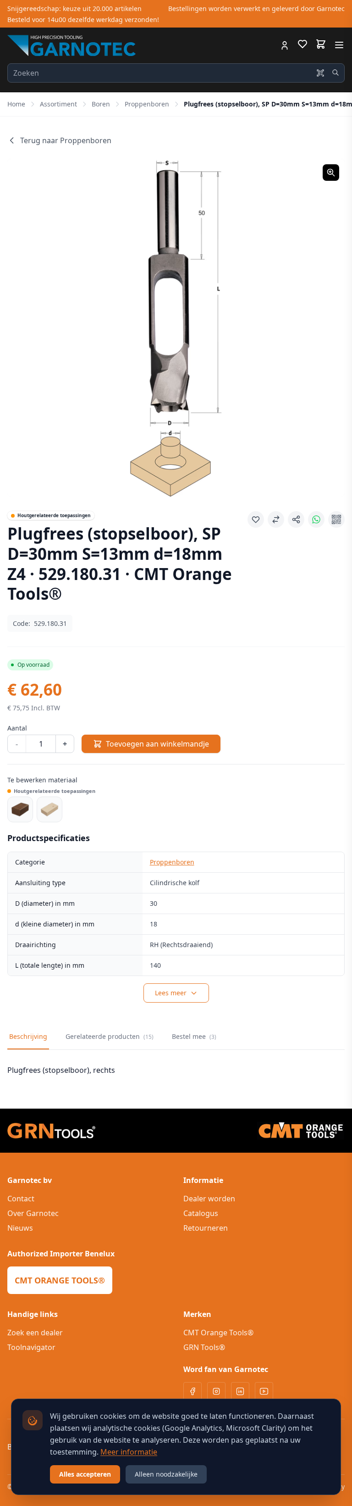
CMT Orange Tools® (218, 1333)
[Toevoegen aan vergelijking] (276, 519)
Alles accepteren (85, 1474)
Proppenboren (147, 104)
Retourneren (205, 1228)
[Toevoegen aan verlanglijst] (256, 519)
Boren (101, 104)
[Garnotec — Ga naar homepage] (71, 45)
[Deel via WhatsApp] (316, 519)
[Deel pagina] (296, 519)
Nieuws (20, 1228)
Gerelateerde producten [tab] (110, 1036)
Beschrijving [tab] (28, 1036)
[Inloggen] (285, 45)
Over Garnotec (33, 1213)
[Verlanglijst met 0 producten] (302, 45)
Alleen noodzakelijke (166, 1474)
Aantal (17, 728)
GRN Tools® (204, 1347)
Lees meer (171, 992)
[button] (176, 327)
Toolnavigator (31, 1347)
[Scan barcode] (320, 73)
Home (16, 104)
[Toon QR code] (336, 519)
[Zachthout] (49, 809)
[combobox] (176, 73)
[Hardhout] (20, 809)
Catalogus (200, 1213)
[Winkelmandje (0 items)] (320, 44)
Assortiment (58, 104)
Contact (20, 1199)
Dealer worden (209, 1199)
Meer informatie (128, 1452)
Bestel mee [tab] (194, 1036)
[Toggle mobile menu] (339, 44)
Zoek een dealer (35, 1333)
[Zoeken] (335, 72)
